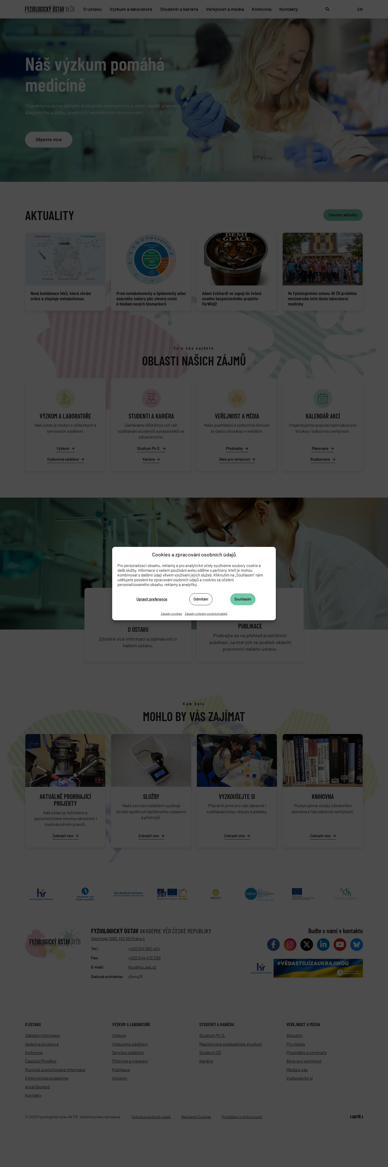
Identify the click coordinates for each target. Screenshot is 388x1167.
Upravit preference (151, 599)
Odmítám (200, 599)
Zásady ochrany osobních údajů (206, 613)
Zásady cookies (171, 613)
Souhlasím (242, 599)
